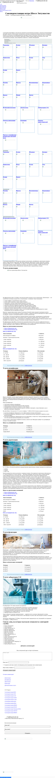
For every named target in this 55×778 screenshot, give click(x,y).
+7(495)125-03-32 (8, 2)
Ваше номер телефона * (8, 667)
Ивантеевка (31, 0)
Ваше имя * (5, 662)
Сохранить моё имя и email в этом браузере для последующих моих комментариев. (23, 664)
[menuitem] (1, 4)
